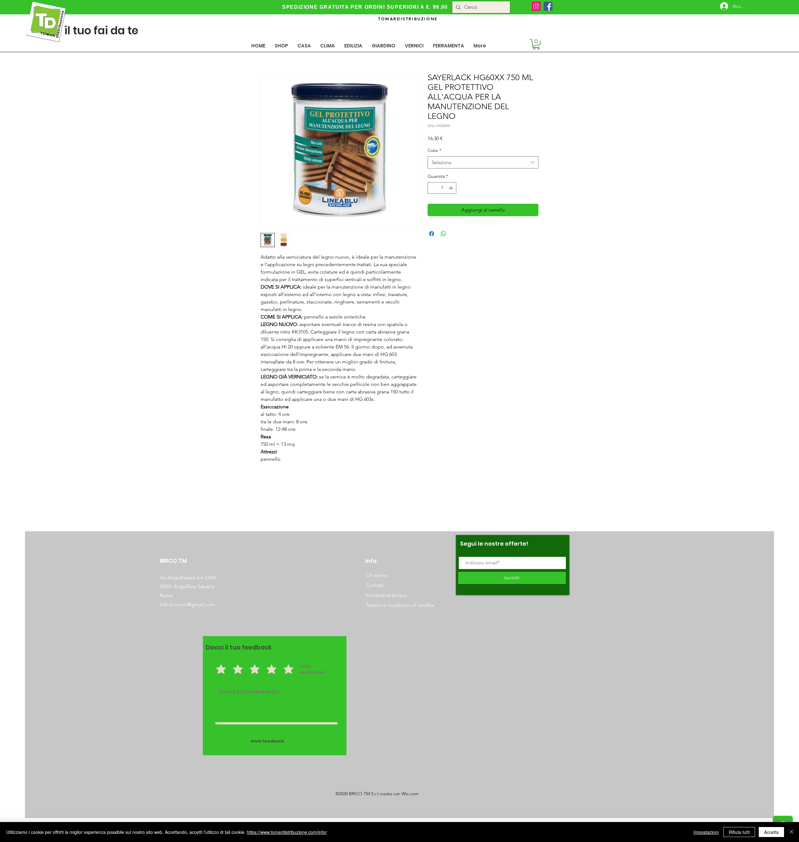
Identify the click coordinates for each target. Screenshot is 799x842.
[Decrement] (432, 188)
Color (434, 150)
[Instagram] (536, 6)
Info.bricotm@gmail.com (187, 604)
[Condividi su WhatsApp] (443, 233)
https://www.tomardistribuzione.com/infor (287, 832)
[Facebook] (548, 6)
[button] (304, 46)
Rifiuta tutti (739, 832)
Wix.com (410, 793)
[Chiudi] (791, 832)
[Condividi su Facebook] (431, 233)
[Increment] (451, 188)
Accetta (771, 832)
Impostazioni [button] (706, 832)
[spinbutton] (442, 188)
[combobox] (483, 162)
